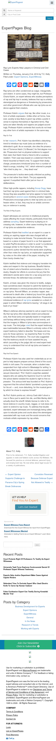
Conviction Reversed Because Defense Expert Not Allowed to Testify (42, 478)
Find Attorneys (12, 734)
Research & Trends (30, 624)
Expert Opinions (21, 76)
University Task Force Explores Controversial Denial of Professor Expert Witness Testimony (26, 568)
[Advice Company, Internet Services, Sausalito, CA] (30, 661)
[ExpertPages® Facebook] (9, 738)
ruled (28, 325)
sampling (15, 221)
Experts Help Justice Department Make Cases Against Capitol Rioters (25, 576)
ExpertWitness (35, 76)
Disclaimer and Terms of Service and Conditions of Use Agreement (29, 690)
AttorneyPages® (30, 670)
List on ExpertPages (14, 731)
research (13, 140)
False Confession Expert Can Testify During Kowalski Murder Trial (25, 592)
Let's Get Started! (27, 507)
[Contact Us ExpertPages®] (7, 738)
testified (25, 232)
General (30, 617)
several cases (22, 196)
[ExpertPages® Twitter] (11, 738)
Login (8, 727)
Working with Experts (30, 628)
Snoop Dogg (40, 188)
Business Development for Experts (30, 606)
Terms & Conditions (14, 711)
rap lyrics (27, 300)
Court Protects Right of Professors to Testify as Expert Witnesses (26, 560)
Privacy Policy (12, 694)
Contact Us (11, 718)
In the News (30, 621)
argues (21, 113)
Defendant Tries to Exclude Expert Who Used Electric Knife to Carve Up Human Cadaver (25, 584)
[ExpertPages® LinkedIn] (13, 738)
